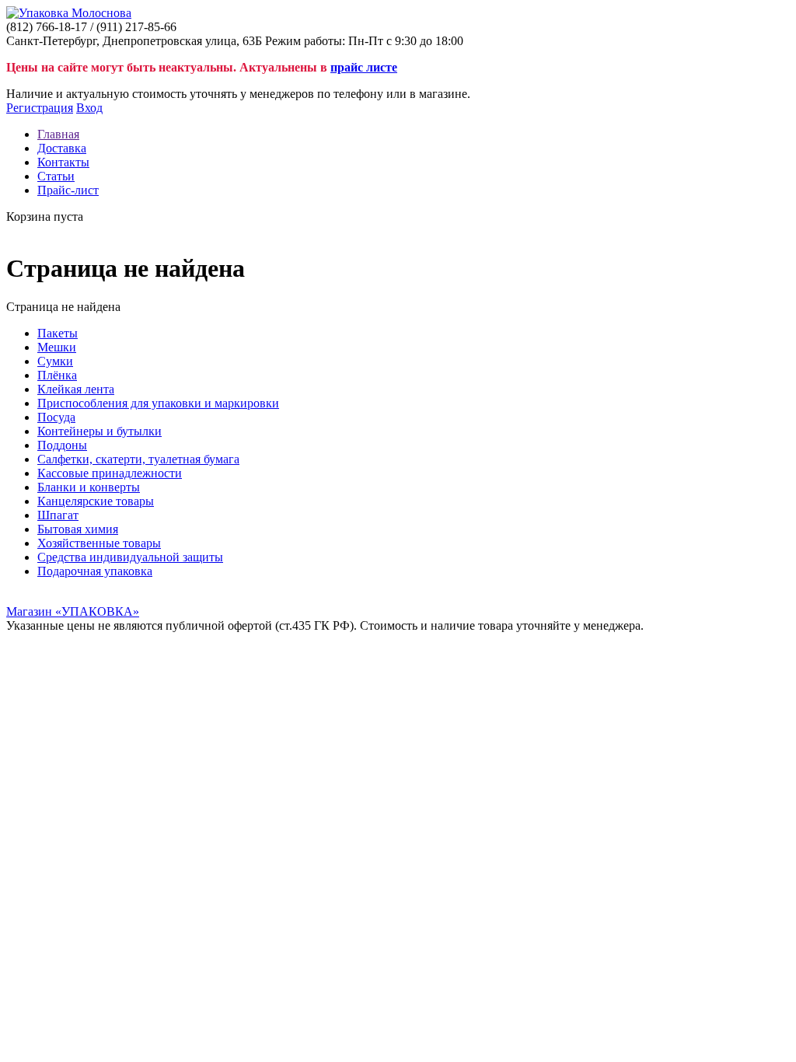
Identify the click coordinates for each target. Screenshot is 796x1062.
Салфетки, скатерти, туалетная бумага (138, 459)
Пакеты (57, 333)
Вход (89, 107)
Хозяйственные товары (99, 543)
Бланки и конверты (88, 487)
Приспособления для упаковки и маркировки (158, 403)
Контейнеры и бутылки (99, 431)
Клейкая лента (75, 389)
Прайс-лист (68, 190)
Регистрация (39, 107)
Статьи (56, 176)
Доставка (61, 148)
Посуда (56, 417)
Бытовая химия (77, 529)
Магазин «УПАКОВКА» (72, 611)
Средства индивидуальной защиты (130, 557)
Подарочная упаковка (94, 571)
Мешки (56, 347)
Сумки (55, 361)
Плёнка (57, 375)
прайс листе (363, 67)
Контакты (63, 162)
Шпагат (58, 515)
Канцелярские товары (95, 501)
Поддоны (62, 445)
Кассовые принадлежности (109, 473)
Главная (58, 134)
